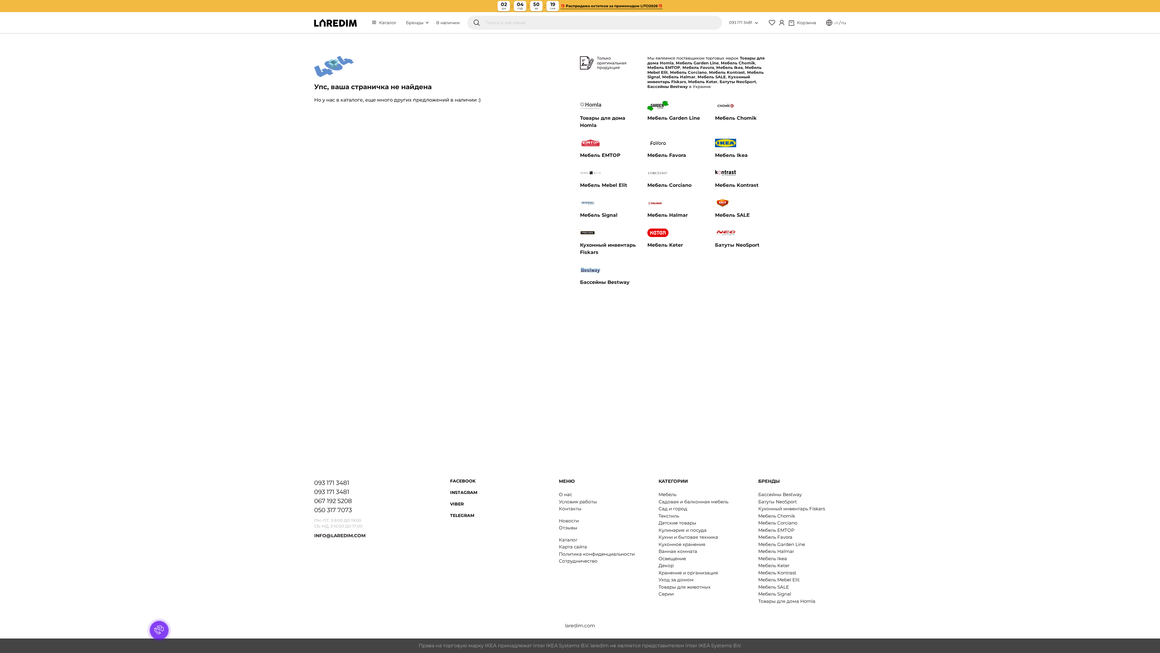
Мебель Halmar (776, 551)
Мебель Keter (774, 565)
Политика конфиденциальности (597, 554)
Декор (666, 565)
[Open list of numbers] (756, 23)
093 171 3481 (740, 22)
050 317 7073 (333, 510)
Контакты (570, 509)
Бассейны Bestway (780, 494)
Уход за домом (676, 580)
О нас (565, 494)
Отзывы (568, 528)
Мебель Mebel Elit (779, 580)
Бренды (415, 22)
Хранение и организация (688, 573)
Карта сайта (573, 547)
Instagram (463, 492)
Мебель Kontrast (777, 573)
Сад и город (673, 509)
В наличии (448, 22)
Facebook (462, 481)
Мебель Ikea (772, 558)
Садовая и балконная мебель (693, 502)
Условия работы (578, 502)
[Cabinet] (781, 23)
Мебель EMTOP (776, 530)
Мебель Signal (774, 594)
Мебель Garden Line (781, 544)
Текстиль (669, 516)
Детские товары (677, 523)
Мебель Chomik (776, 516)
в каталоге (349, 100)
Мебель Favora (775, 537)
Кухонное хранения (682, 544)
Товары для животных (684, 587)
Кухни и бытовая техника (688, 537)
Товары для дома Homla (786, 601)
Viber (457, 504)
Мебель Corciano (777, 523)
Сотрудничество (578, 561)
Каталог (388, 22)
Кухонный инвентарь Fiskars (791, 509)
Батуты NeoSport (777, 502)
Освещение (672, 558)
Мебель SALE (773, 587)
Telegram (462, 515)
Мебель (667, 494)
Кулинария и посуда (683, 530)
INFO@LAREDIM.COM (340, 535)
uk (836, 22)
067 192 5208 (333, 501)
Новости (569, 521)
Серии (666, 594)
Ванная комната (678, 551)
